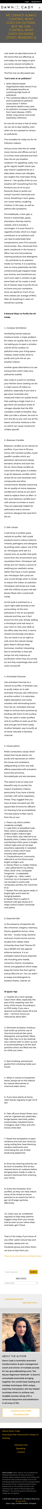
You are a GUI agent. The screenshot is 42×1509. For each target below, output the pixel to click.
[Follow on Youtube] (24, 1460)
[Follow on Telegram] (17, 1460)
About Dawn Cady (11, 1431)
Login (27, 2)
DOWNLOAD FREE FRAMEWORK (21, 1413)
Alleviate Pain (21, 1445)
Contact (21, 1452)
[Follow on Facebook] (9, 1460)
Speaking (20, 1448)
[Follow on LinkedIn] (32, 1460)
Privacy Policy (21, 1501)
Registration (36, 2)
